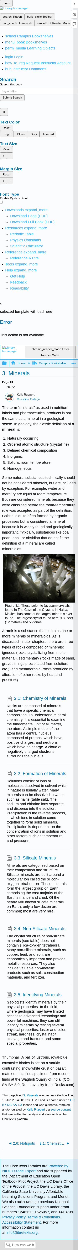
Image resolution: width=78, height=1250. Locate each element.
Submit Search (12, 97)
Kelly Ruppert (36, 1109)
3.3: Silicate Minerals (35, 857)
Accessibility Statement (21, 1222)
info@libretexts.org (21, 1232)
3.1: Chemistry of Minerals (40, 698)
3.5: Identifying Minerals (38, 994)
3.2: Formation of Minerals (40, 773)
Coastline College (28, 399)
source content (61, 1109)
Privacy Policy (13, 1217)
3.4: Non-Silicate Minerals (40, 928)
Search (8, 1245)
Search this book (11, 84)
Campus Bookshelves (53, 363)
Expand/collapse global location (73, 362)
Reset (6, 127)
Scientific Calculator (26, 246)
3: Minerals (30, 1095)
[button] (18, 282)
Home (21, 363)
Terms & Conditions (43, 1217)
